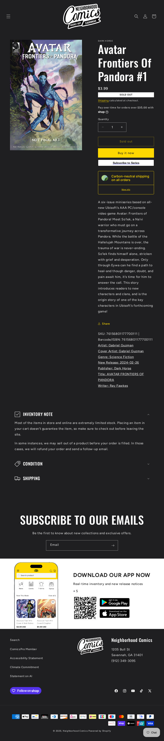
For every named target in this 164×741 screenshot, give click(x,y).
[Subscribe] (113, 545)
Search (15, 640)
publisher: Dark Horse (114, 368)
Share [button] (106, 323)
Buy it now (126, 153)
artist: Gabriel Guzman (115, 345)
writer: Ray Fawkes (113, 386)
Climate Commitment (24, 667)
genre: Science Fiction (116, 357)
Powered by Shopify (99, 731)
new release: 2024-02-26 (118, 362)
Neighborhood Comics (75, 731)
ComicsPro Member (23, 649)
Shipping (103, 100)
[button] (8, 16)
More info (126, 189)
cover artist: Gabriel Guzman (121, 351)
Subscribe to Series (126, 162)
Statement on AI (21, 676)
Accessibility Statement (26, 658)
